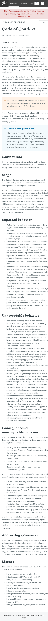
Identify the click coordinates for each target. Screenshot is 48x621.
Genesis (34, 3)
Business (13, 3)
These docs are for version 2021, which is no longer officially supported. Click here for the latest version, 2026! (24, 14)
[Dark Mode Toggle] (42, 3)
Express (24, 3)
